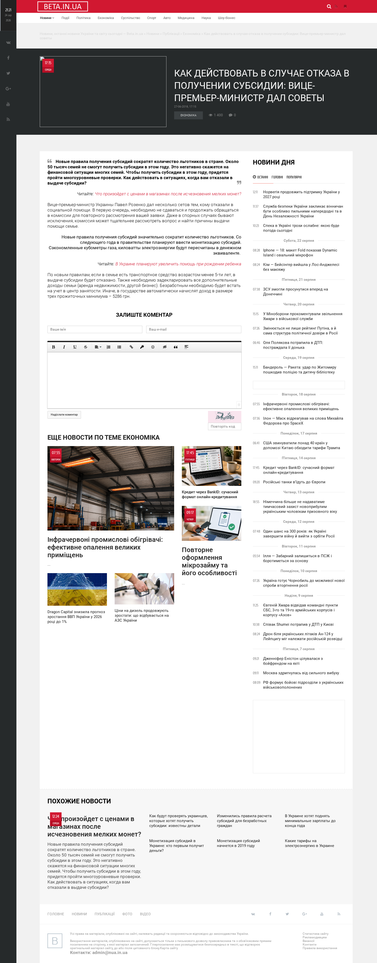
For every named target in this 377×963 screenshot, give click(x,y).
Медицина (186, 18)
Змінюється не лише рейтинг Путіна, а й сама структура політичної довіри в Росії (300, 330)
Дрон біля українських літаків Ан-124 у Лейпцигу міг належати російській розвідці (302, 636)
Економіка (106, 18)
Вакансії (308, 941)
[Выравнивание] (98, 347)
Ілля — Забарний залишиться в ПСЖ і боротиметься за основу (297, 558)
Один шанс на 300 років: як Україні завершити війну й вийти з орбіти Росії (299, 533)
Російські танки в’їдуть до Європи (294, 482)
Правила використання (320, 948)
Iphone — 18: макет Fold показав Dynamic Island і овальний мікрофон (300, 252)
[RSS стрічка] (336, 6)
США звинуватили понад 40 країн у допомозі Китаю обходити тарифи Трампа (301, 445)
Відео (145, 914)
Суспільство (130, 18)
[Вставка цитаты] (176, 347)
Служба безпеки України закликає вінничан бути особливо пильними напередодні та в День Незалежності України (303, 211)
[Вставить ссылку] (131, 347)
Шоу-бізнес (226, 18)
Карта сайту (169, 948)
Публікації (105, 914)
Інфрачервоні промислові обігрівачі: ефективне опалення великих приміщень (301, 406)
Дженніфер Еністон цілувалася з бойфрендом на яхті (293, 661)
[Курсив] (64, 347)
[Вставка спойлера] (186, 347)
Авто (167, 18)
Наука (206, 18)
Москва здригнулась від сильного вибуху (301, 673)
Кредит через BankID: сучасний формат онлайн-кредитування (298, 470)
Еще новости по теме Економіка (103, 437)
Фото (127, 914)
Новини (46, 18)
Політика (83, 18)
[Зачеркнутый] (86, 347)
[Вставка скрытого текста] (165, 347)
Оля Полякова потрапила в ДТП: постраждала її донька (293, 345)
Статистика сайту (316, 934)
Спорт (151, 18)
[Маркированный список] (119, 347)
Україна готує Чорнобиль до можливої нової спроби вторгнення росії (304, 583)
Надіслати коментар (64, 414)
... (105, 508)
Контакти (309, 944)
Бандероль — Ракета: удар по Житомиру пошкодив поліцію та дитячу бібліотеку (299, 369)
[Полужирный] (53, 347)
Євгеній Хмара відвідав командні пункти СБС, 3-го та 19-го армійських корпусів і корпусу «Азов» (300, 610)
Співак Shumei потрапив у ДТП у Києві (298, 624)
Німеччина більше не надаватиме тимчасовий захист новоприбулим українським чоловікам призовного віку (300, 506)
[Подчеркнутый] (75, 347)
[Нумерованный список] (108, 347)
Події (65, 18)
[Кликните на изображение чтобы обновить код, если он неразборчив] (224, 417)
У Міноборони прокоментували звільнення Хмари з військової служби (302, 316)
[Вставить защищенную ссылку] (142, 347)
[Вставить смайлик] (153, 347)
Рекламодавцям (315, 937)
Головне (55, 914)
